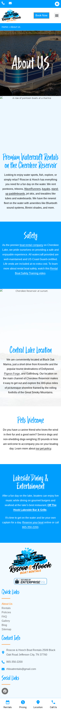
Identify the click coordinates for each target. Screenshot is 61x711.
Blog (4, 625)
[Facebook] (57, 4)
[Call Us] (53, 702)
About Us (7, 603)
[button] (56, 15)
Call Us (53, 707)
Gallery (6, 620)
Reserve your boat (32, 522)
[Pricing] (22, 702)
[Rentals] (7, 702)
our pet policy (43, 448)
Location (38, 707)
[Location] (38, 702)
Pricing (23, 707)
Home (5, 26)
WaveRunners (32, 189)
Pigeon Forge (12, 373)
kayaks (46, 189)
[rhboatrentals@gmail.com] (11, 3)
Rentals (6, 608)
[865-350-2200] (4, 3)
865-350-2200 (30, 527)
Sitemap (6, 629)
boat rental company (31, 245)
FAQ (4, 616)
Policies (6, 612)
